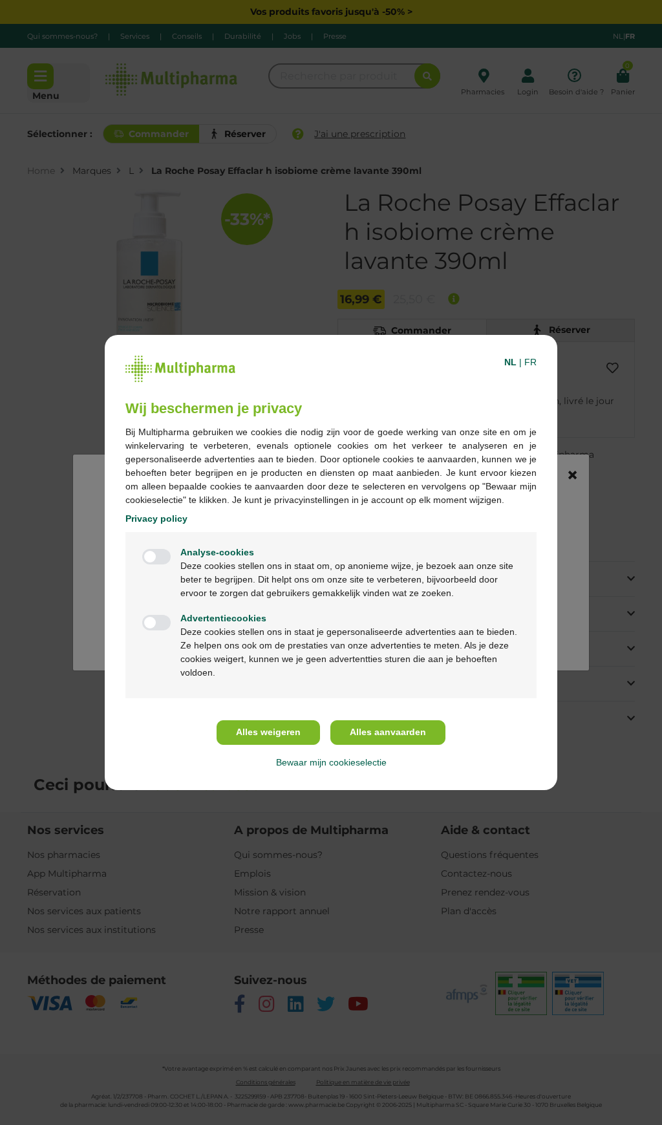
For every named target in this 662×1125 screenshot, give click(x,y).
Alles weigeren (268, 732)
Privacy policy (156, 518)
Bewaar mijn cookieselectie (331, 762)
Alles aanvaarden (388, 732)
